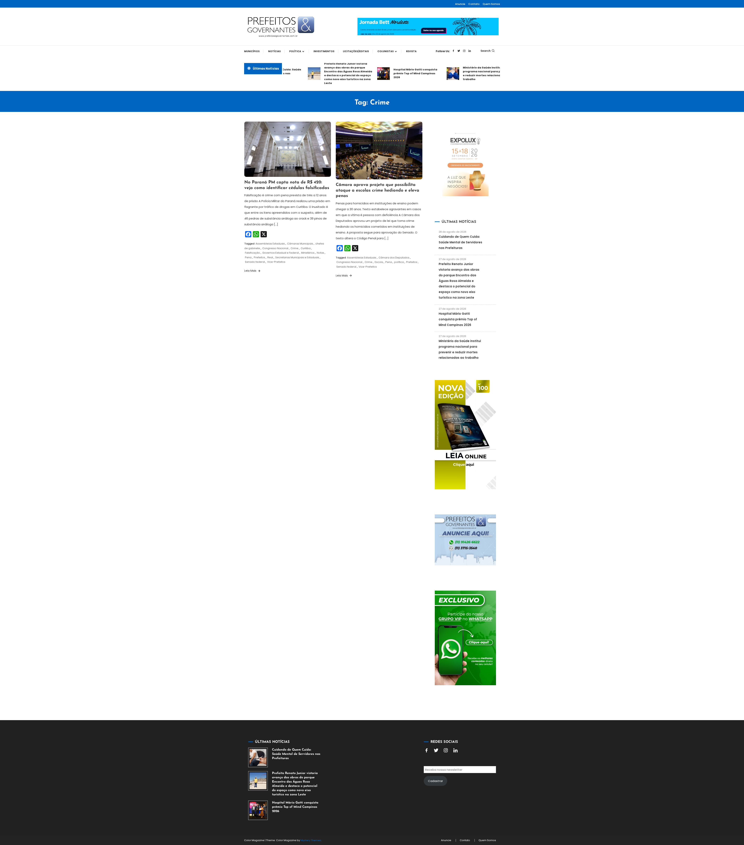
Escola (379, 262)
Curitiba (306, 248)
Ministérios (307, 253)
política (399, 262)
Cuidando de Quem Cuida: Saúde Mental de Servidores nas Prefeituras (460, 242)
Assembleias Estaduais (270, 243)
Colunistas (385, 51)
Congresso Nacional (275, 248)
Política (295, 51)
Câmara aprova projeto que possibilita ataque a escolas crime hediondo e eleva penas (377, 190)
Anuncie (460, 4)
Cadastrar (435, 781)
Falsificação (252, 253)
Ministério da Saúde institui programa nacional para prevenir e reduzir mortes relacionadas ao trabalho (468, 73)
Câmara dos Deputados (394, 257)
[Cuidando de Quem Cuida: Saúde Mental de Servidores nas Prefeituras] (258, 757)
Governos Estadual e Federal (280, 253)
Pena (248, 257)
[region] (693, 812)
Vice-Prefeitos (276, 262)
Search (485, 51)
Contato (474, 4)
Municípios (252, 51)
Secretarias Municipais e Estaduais (297, 257)
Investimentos (323, 51)
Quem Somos (491, 4)
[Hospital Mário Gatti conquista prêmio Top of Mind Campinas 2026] (258, 810)
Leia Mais (250, 271)
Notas (320, 253)
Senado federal (255, 262)
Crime (294, 248)
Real (270, 257)
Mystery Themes (311, 840)
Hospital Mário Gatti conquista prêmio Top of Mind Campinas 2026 (397, 73)
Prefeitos (259, 257)
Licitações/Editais (356, 51)
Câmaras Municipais (300, 243)
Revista (411, 51)
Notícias (274, 51)
